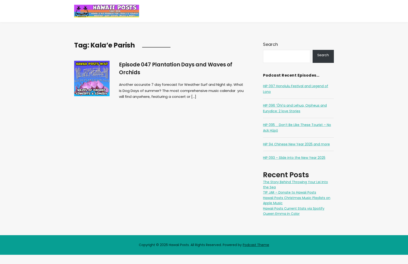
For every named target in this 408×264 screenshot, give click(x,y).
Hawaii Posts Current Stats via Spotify (293, 208)
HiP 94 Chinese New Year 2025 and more (296, 144)
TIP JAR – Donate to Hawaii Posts (289, 192)
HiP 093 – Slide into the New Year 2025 (294, 157)
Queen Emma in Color (281, 213)
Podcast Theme (256, 244)
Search (270, 44)
